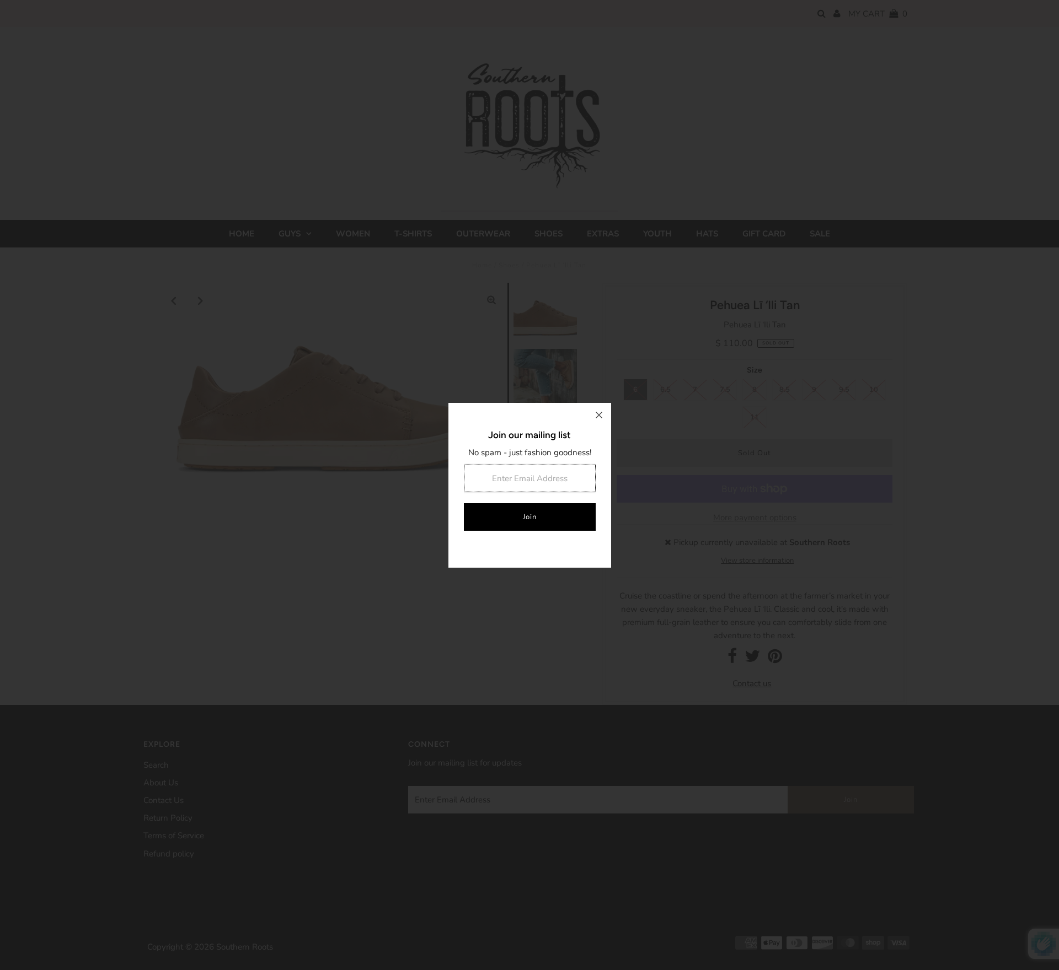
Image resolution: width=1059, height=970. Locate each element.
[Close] (599, 415)
